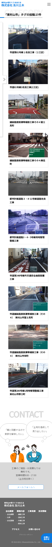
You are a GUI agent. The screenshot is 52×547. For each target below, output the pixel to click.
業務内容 (21, 511)
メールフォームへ (26, 487)
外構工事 (21, 520)
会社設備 (10, 520)
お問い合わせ (47, 538)
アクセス (15, 529)
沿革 (8, 517)
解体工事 (21, 523)
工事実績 (31, 511)
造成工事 (21, 517)
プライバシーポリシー (26, 535)
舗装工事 (21, 514)
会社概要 (9, 511)
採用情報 (42, 511)
